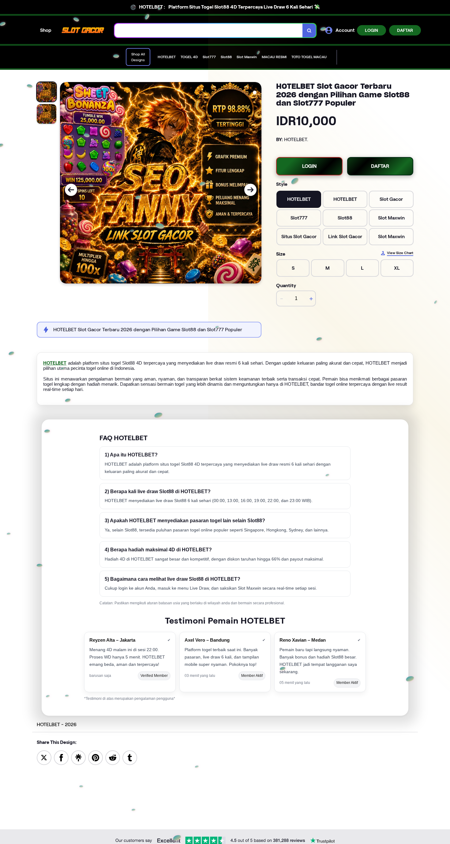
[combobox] (208, 30)
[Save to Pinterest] (95, 757)
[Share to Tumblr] (129, 757)
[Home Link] (83, 30)
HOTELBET (54, 363)
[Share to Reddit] (112, 757)
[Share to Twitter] (44, 757)
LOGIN (371, 30)
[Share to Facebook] (61, 757)
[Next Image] (250, 189)
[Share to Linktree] (78, 757)
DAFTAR (405, 30)
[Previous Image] (71, 189)
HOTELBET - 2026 (57, 724)
